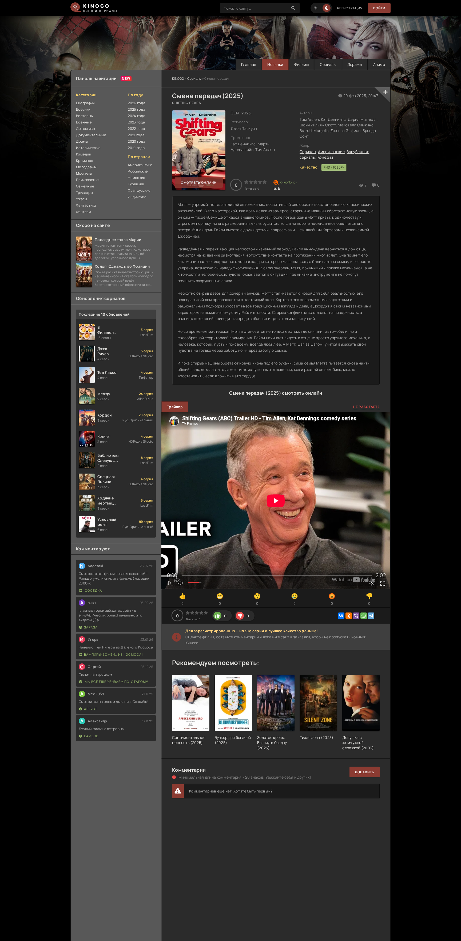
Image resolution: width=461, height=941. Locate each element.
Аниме (379, 64)
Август (90, 709)
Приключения (87, 179)
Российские (138, 171)
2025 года (136, 109)
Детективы (85, 128)
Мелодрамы (86, 167)
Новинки (275, 64)
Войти (379, 8)
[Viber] (356, 615)
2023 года (136, 122)
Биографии (85, 103)
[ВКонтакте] (341, 615)
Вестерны (84, 115)
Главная (248, 64)
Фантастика (86, 205)
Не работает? (366, 407)
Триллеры (84, 192)
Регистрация (350, 8)
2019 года (136, 147)
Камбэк (91, 736)
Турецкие (136, 184)
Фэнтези (83, 211)
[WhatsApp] (363, 615)
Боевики (83, 109)
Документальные (91, 135)
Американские (331, 151)
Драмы (82, 141)
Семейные (85, 186)
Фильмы (301, 64)
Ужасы (81, 199)
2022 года (136, 128)
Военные (84, 122)
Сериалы (328, 64)
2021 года (136, 135)
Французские (139, 190)
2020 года (136, 141)
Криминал (84, 160)
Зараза (91, 627)
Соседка (93, 590)
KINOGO (178, 78)
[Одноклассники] (348, 615)
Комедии (325, 157)
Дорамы (354, 64)
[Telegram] (371, 615)
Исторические (88, 147)
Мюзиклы (84, 173)
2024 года (136, 115)
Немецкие (136, 177)
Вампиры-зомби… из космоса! (113, 654)
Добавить (364, 772)
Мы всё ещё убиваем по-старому (116, 681)
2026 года (136, 103)
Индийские (137, 196)
